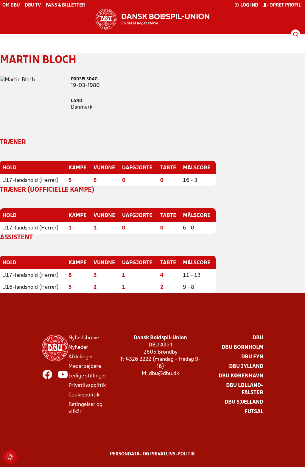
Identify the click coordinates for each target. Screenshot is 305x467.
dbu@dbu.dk (164, 373)
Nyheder (78, 347)
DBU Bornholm (242, 347)
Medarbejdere (85, 366)
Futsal (254, 411)
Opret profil (285, 5)
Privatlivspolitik (87, 385)
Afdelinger (81, 357)
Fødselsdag (84, 79)
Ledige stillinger (87, 376)
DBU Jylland (246, 366)
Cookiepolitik (84, 395)
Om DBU (11, 5)
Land (76, 101)
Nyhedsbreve (84, 338)
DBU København (241, 376)
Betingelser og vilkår (85, 408)
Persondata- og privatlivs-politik (152, 454)
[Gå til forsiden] (152, 19)
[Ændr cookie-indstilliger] (10, 457)
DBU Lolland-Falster (244, 389)
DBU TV (33, 5)
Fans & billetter (65, 5)
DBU (258, 338)
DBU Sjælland (244, 402)
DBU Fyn (252, 357)
